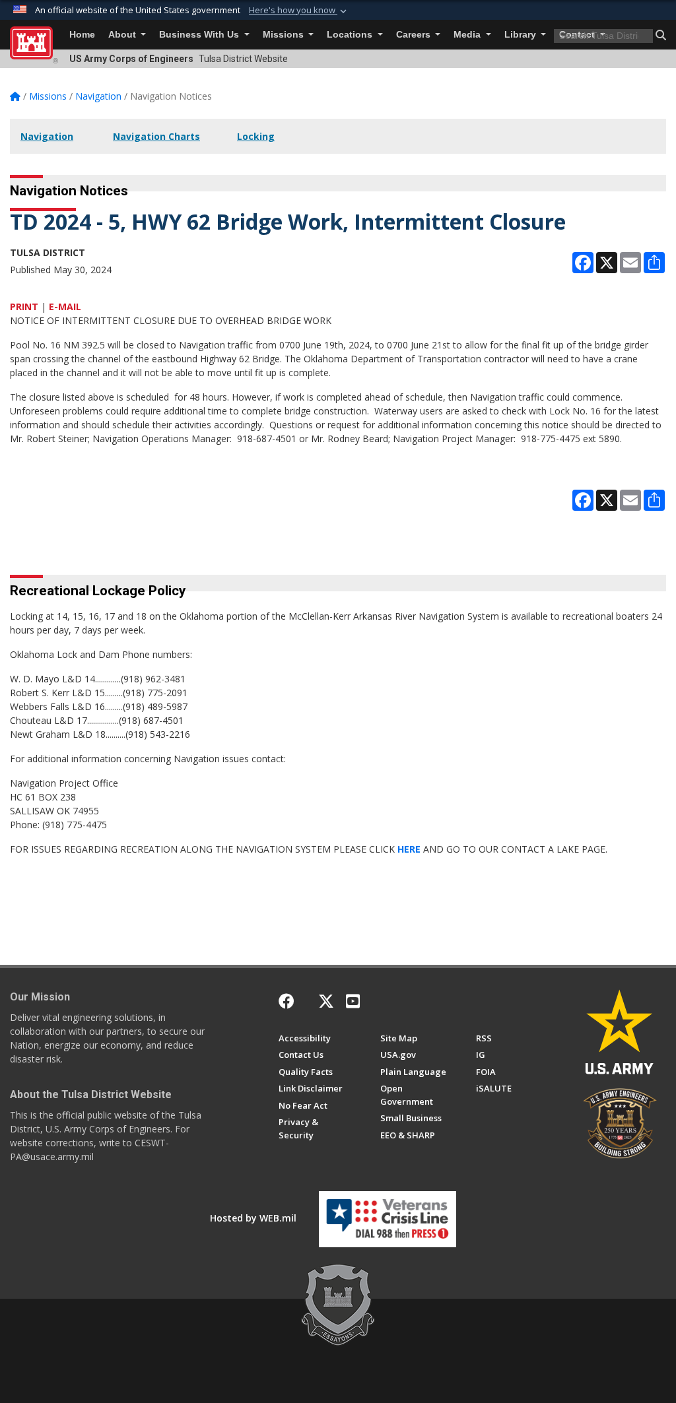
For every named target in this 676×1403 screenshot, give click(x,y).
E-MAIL (65, 306)
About (123, 35)
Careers (414, 35)
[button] (299, 10)
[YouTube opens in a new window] (353, 1001)
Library (521, 35)
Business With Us (200, 35)
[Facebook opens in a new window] (286, 1001)
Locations (351, 35)
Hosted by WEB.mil (253, 1218)
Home (82, 35)
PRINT (24, 306)
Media (468, 35)
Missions (284, 35)
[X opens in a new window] (326, 1001)
